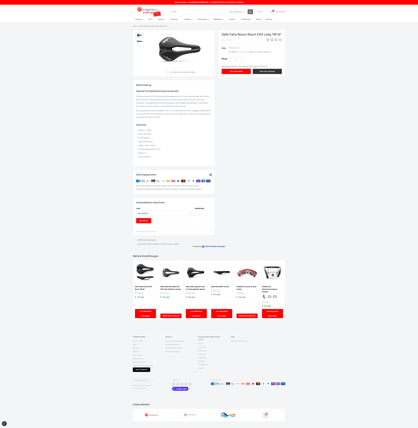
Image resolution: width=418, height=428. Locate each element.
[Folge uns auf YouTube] (190, 384)
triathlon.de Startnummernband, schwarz (269, 289)
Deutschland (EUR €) (141, 380)
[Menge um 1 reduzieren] (231, 59)
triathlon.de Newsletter (175, 341)
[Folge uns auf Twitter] (177, 384)
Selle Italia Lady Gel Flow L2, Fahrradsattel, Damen (195, 287)
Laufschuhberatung (173, 348)
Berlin (200, 343)
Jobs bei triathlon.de (239, 341)
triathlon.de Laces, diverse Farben (246, 287)
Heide (200, 368)
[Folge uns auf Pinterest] (186, 384)
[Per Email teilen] (280, 39)
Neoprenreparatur (172, 351)
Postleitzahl (199, 208)
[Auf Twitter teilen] (276, 39)
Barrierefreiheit (139, 362)
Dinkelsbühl (203, 364)
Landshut (202, 354)
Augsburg (202, 357)
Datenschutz (138, 358)
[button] (4, 423)
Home (135, 26)
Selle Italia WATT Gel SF (220, 286)
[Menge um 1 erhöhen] (242, 59)
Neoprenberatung (172, 344)
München (202, 347)
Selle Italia (226, 40)
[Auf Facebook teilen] (267, 39)
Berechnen (143, 220)
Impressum (137, 355)
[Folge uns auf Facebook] (173, 384)
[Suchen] (250, 11)
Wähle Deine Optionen (171, 316)
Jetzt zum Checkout (267, 71)
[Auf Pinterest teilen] (272, 39)
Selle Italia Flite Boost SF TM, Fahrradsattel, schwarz (170, 287)
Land (138, 208)
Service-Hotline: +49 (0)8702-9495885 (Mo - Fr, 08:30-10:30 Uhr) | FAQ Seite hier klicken (209, 2)
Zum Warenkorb (236, 71)
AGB (134, 344)
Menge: (225, 58)
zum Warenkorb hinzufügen (146, 313)
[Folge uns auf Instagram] (181, 384)
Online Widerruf (141, 369)
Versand (136, 348)
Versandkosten (242, 52)
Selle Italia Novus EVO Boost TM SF (143, 287)
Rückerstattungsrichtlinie (146, 231)
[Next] (285, 290)
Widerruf (136, 351)
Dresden (201, 361)
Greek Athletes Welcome (143, 365)
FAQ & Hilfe (137, 341)
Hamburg (202, 350)
